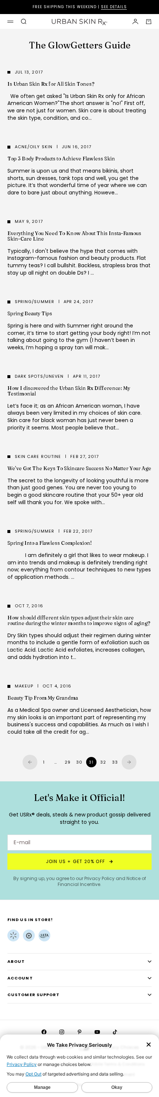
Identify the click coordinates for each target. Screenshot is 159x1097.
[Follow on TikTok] (115, 1032)
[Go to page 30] (30, 762)
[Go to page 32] (129, 762)
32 (103, 762)
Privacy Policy (99, 878)
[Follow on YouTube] (97, 1032)
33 (115, 762)
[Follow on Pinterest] (79, 1032)
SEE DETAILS (114, 7)
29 (68, 762)
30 (79, 762)
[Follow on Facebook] (44, 1032)
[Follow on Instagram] (62, 1032)
